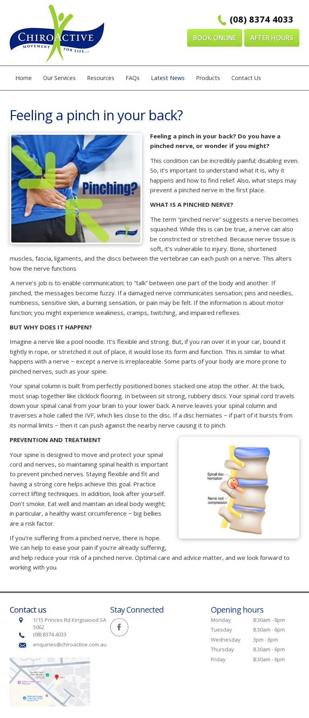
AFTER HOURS (271, 37)
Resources (100, 78)
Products (208, 78)
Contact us (28, 609)
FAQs (133, 78)
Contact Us (246, 78)
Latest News (168, 78)
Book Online (214, 37)
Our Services (59, 78)
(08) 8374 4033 (261, 19)
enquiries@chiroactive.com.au (70, 644)
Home (23, 78)
